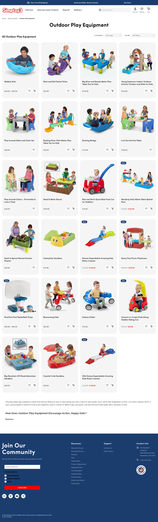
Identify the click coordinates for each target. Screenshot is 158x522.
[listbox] (113, 35)
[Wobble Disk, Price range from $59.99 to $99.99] (20, 61)
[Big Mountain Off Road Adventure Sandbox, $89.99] (20, 355)
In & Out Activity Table (131, 140)
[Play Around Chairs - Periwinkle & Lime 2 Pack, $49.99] (20, 178)
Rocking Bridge (89, 140)
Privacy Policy (76, 477)
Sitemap (9, 517)
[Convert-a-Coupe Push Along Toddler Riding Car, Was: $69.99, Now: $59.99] (137, 296)
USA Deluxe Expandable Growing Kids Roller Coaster (97, 377)
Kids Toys (29, 10)
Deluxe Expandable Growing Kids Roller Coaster (97, 259)
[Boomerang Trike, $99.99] (59, 296)
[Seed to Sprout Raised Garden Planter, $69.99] (20, 237)
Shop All (66, 10)
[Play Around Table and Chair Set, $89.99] (20, 119)
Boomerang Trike (51, 317)
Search (100, 10)
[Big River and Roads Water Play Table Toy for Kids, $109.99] (98, 61)
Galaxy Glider (88, 317)
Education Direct (77, 448)
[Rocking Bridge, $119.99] (98, 119)
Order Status (108, 451)
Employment (75, 461)
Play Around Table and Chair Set (19, 140)
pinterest (23, 496)
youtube (17, 496)
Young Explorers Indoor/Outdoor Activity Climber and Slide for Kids (137, 82)
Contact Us (108, 448)
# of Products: (98, 35)
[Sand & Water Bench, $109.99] (59, 178)
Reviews (74, 454)
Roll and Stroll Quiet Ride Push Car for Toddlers (98, 200)
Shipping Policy (76, 467)
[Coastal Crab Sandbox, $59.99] (59, 355)
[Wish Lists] (142, 9)
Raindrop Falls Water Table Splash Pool (137, 200)
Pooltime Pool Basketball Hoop (18, 317)
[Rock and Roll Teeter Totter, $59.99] (59, 61)
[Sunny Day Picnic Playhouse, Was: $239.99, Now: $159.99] (137, 237)
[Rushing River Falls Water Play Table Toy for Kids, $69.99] (59, 119)
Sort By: (127, 35)
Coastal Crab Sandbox (53, 376)
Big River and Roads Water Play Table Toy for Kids (96, 82)
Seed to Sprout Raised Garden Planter (18, 259)
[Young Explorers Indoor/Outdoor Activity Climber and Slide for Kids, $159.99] (137, 61)
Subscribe (22, 488)
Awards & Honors (77, 451)
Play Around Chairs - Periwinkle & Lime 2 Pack (20, 200)
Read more (9, 419)
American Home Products (47, 10)
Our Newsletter (76, 471)
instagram (4, 496)
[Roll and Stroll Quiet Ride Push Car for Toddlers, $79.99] (98, 178)
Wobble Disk (10, 81)
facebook (10, 496)
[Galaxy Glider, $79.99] (98, 296)
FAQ (72, 458)
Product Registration (78, 464)
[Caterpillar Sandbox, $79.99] (59, 237)
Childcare (78, 10)
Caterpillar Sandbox (52, 258)
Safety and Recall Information (77, 481)
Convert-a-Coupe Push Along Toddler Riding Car (135, 318)
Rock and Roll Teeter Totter (55, 81)
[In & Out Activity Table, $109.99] (137, 119)
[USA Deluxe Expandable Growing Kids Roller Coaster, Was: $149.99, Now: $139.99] (98, 355)
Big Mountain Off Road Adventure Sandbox (20, 377)
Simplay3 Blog (76, 474)
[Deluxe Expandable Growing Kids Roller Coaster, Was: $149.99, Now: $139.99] (98, 237)
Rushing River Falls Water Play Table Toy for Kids (57, 141)
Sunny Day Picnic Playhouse (134, 258)
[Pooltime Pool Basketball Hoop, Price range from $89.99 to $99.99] (20, 296)
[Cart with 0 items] (148, 9)
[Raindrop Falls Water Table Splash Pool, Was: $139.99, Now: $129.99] (137, 178)
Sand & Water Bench (52, 199)
